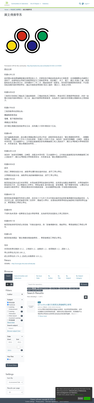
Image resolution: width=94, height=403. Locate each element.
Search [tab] (8, 276)
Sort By (10, 378)
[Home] (6, 4)
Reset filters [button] (12, 365)
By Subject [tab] (68, 277)
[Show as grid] (11, 284)
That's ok (87, 398)
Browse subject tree (13, 331)
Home (6, 10)
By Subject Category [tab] (79, 277)
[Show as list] (8, 284)
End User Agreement (52, 401)
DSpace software (35, 399)
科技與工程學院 (16, 10)
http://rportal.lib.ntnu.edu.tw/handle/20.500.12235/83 (44, 66)
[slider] (18, 347)
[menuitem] (35, 3)
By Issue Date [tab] (39, 277)
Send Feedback (64, 401)
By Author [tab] (50, 277)
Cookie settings (29, 401)
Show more (11, 322)
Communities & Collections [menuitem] (19, 4)
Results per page (13, 388)
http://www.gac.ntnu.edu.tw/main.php (23, 264)
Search (84, 284)
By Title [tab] (59, 277)
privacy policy (79, 395)
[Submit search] (80, 4)
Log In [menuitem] (86, 4)
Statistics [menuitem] (45, 4)
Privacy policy (40, 401)
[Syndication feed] (86, 297)
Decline (80, 398)
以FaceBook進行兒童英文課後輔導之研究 (54, 304)
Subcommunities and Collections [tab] (20, 277)
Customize (60, 398)
